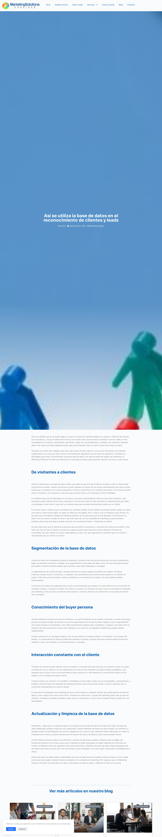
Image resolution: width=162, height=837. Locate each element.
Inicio (48, 5)
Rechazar (22, 829)
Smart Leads (77, 5)
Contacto (131, 5)
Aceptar (11, 829)
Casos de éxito (108, 5)
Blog (121, 5)
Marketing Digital (96, 226)
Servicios (91, 5)
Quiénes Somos (61, 5)
